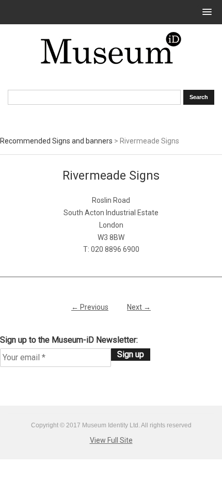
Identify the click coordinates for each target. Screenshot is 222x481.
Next (139, 307)
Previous (89, 307)
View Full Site (111, 440)
